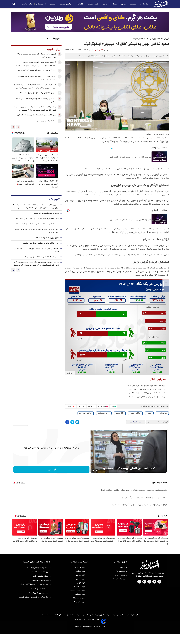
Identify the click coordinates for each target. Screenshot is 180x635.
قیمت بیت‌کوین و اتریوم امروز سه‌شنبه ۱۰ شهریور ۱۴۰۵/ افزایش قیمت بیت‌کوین (36, 231)
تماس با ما (120, 571)
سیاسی (133, 4)
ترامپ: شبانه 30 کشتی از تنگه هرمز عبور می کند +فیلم (39, 257)
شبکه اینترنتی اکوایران (39, 576)
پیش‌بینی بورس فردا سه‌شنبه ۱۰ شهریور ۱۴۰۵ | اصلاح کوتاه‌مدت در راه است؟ (37, 78)
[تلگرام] (77, 422)
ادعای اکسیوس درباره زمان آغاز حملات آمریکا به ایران (37, 70)
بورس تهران (162, 413)
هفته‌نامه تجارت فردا (40, 580)
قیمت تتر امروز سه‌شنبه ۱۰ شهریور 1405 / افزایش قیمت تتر (37, 224)
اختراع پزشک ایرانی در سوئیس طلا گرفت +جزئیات (41, 243)
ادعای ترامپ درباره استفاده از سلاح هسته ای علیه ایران (36, 115)
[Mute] (96, 470)
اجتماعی (53, 4)
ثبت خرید (51, 469)
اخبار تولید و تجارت (77, 590)
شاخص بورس (135, 413)
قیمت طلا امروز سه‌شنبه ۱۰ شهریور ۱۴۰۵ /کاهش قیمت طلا (37, 218)
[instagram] (149, 582)
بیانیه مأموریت (119, 579)
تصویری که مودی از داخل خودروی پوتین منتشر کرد (38, 93)
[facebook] (159, 582)
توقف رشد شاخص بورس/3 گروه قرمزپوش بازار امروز (146, 393)
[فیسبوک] (67, 422)
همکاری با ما (120, 575)
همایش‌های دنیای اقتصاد (38, 593)
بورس (123, 4)
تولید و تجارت (66, 4)
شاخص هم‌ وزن (85, 413)
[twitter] (154, 582)
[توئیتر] (72, 422)
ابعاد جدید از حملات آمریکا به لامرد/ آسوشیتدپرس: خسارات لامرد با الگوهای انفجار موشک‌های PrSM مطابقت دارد (35, 108)
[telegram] (144, 582)
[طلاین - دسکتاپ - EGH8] (90, 22)
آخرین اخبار (54, 199)
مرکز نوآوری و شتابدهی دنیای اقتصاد (33, 597)
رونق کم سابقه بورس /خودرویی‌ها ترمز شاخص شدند (146, 385)
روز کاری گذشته (161, 141)
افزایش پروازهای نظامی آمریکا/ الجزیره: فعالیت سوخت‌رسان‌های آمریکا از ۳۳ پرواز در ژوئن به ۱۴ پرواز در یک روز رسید (34, 64)
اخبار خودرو (81, 582)
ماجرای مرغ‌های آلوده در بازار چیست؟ (46, 213)
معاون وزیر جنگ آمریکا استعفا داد (47, 238)
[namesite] (160, 4)
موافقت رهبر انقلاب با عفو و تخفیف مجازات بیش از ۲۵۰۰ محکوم (35, 100)
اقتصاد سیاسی (93, 4)
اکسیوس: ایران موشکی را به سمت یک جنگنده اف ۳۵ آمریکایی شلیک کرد (37, 56)
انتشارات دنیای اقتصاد (39, 589)
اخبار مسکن (80, 579)
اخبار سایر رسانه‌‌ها (78, 602)
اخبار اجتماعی (80, 594)
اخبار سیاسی (80, 571)
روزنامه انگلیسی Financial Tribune (34, 584)
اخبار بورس (99, 50)
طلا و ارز (145, 4)
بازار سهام (119, 413)
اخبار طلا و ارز (80, 567)
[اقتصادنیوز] (149, 564)
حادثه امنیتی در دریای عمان (46, 121)
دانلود (69, 373)
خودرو (105, 4)
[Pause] (93, 470)
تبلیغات (122, 567)
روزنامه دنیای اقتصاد (40, 572)
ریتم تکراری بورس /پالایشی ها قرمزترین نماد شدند (147, 397)
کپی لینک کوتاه (162, 422)
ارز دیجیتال (41, 4)
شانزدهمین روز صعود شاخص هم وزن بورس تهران (147, 389)
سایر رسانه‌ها (27, 4)
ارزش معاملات (103, 413)
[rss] (139, 582)
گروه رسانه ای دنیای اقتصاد (37, 567)
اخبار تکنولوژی (79, 586)
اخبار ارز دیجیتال (78, 598)
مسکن (114, 4)
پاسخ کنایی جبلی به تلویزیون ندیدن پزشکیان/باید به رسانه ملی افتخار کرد (36, 250)
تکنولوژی (79, 4)
